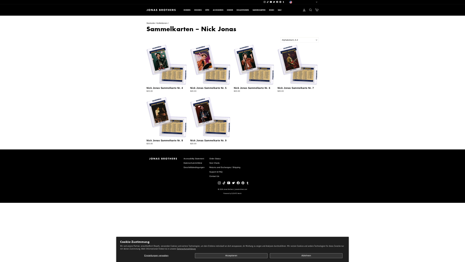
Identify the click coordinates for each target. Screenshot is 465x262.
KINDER (230, 10)
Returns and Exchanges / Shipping (224, 167)
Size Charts (214, 163)
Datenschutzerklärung (186, 248)
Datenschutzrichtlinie (193, 163)
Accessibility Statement (194, 159)
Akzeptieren (231, 255)
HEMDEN (187, 10)
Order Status (215, 159)
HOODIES (198, 10)
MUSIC (271, 10)
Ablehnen (306, 255)
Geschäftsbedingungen (194, 167)
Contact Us (214, 176)
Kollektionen (162, 23)
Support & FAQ (216, 172)
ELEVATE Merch (236, 193)
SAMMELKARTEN (259, 10)
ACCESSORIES (218, 10)
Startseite (151, 23)
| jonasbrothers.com (240, 189)
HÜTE (207, 10)
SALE (279, 10)
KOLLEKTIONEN (243, 10)
